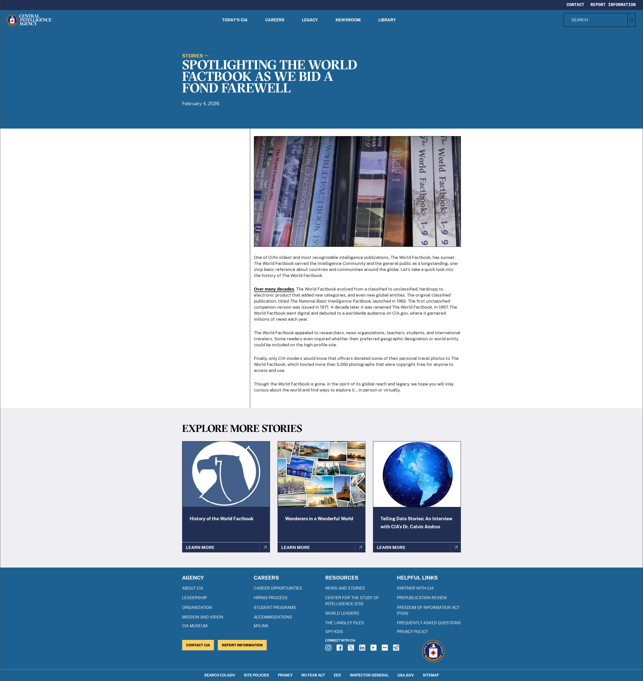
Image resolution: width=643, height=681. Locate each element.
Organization (197, 607)
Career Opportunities (278, 588)
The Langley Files (344, 622)
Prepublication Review (422, 597)
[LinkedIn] (363, 649)
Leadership (194, 597)
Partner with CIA (415, 588)
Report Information (613, 4)
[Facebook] (340, 649)
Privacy (285, 675)
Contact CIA (198, 645)
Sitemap (431, 675)
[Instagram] (329, 649)
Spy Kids (334, 631)
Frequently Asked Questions (429, 622)
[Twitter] (351, 649)
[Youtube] (374, 649)
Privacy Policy (412, 631)
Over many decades (274, 289)
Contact (575, 4)
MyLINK (261, 625)
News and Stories (345, 588)
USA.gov (405, 675)
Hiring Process (271, 597)
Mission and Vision (202, 617)
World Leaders (342, 613)
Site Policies (256, 675)
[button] (235, 20)
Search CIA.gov (219, 675)
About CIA (192, 588)
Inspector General (369, 675)
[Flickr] (385, 649)
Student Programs (275, 607)
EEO (337, 675)
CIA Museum (194, 625)
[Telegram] (397, 649)
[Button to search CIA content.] (631, 20)
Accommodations (273, 617)
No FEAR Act (313, 675)
